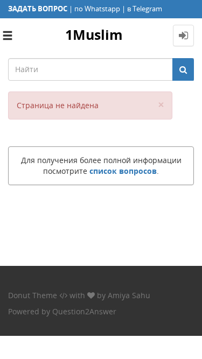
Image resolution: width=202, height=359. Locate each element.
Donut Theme (32, 295)
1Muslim (94, 34)
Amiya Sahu (129, 295)
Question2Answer (84, 311)
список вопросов (123, 171)
